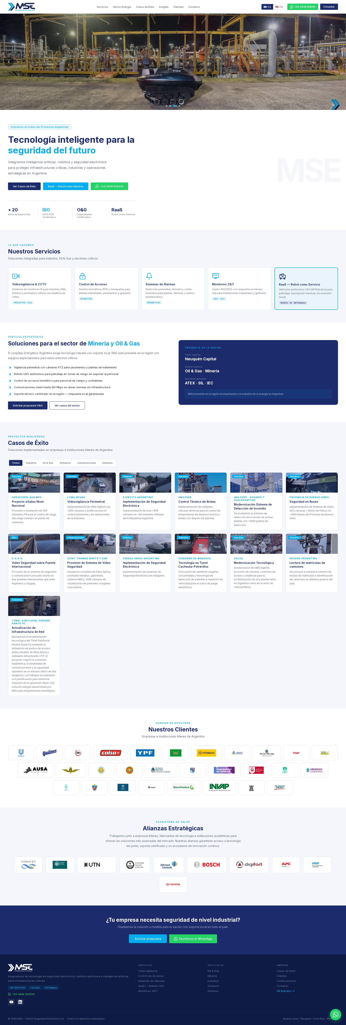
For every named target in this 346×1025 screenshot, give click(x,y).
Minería (212, 975)
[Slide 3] (174, 106)
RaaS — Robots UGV (151, 986)
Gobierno (65, 462)
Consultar (329, 6)
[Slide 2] (170, 106)
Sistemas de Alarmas (151, 980)
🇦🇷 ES (267, 6)
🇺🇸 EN (279, 6)
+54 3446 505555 (111, 186)
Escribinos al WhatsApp (195, 938)
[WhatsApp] (335, 1014)
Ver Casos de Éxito (24, 186)
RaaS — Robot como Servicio (65, 186)
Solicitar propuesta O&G (28, 405)
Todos (16, 462)
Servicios (102, 6)
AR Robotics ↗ (286, 991)
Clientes (178, 6)
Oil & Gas (48, 462)
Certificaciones (286, 980)
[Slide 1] (166, 106)
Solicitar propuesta (148, 938)
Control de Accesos (150, 975)
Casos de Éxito (145, 6)
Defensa (107, 462)
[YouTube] (11, 1002)
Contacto (194, 6)
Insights (164, 6)
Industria (31, 462)
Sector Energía (122, 6)
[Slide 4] (179, 106)
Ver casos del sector (67, 405)
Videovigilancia (147, 970)
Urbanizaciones (86, 462)
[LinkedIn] (20, 1002)
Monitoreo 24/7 (148, 991)
